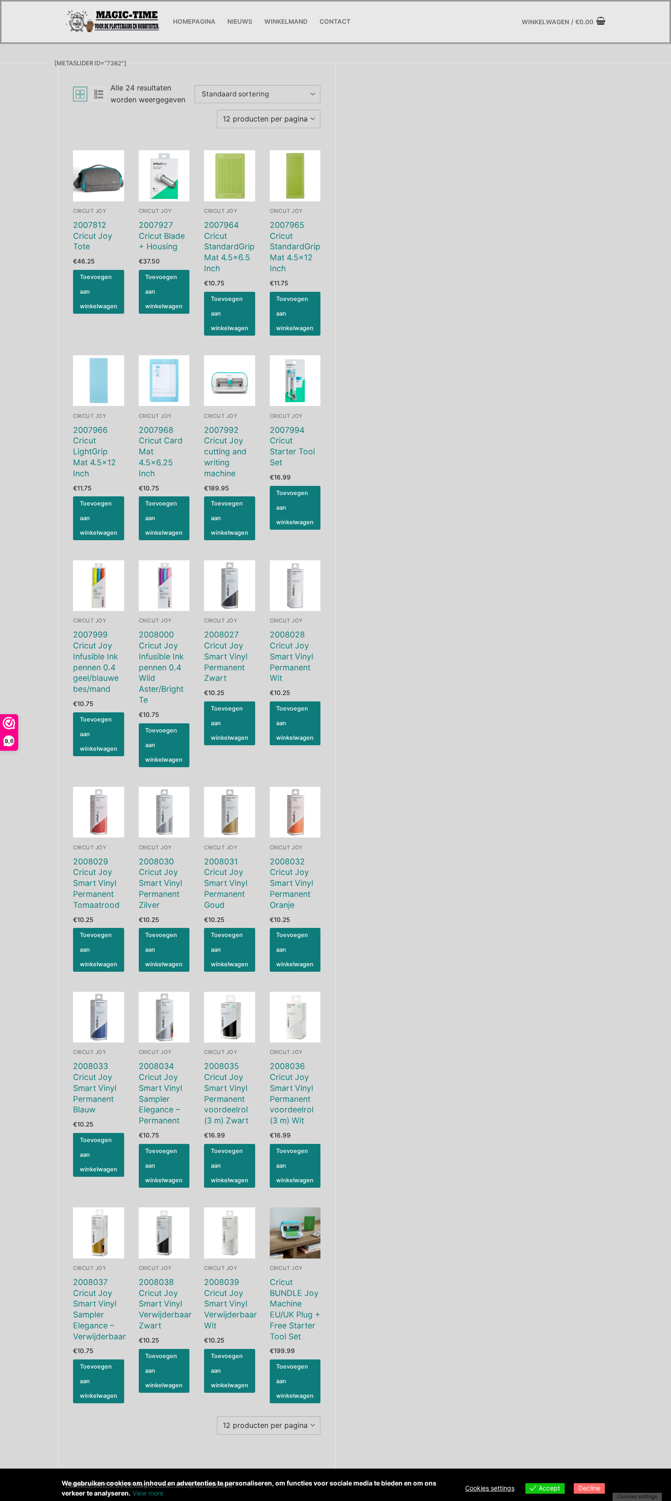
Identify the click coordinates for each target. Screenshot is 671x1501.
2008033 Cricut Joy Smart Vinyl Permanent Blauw (94, 1087)
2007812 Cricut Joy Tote (92, 236)
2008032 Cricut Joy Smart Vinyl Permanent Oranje (291, 883)
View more (147, 1493)
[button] (98, 292)
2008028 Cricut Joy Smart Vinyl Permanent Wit (291, 656)
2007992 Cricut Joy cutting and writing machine (225, 451)
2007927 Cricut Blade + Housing (162, 236)
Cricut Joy (89, 211)
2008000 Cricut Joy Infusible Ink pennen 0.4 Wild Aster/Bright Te (161, 667)
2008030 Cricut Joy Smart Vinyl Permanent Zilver (160, 883)
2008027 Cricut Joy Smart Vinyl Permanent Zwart (225, 656)
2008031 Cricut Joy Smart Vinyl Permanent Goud (225, 883)
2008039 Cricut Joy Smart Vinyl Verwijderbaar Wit (230, 1303)
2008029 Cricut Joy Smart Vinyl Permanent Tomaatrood (96, 883)
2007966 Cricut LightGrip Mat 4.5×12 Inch (94, 451)
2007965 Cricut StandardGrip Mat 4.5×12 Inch (295, 246)
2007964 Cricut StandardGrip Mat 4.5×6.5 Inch (229, 246)
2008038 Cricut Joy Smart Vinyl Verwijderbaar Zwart (165, 1303)
